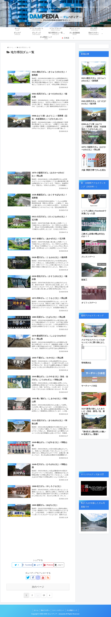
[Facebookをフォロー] (33, 577)
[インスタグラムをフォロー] (38, 577)
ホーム (36, 610)
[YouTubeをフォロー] (43, 577)
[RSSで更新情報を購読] (48, 577)
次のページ (38, 586)
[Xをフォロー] (28, 577)
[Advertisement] (38, 61)
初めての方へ (45, 610)
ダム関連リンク (72, 610)
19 (44, 595)
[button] (59, 564)
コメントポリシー (58, 610)
